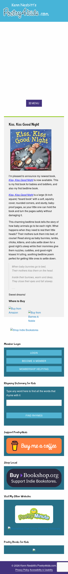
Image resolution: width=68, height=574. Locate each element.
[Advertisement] (34, 61)
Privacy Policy (22, 569)
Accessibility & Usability (41, 569)
